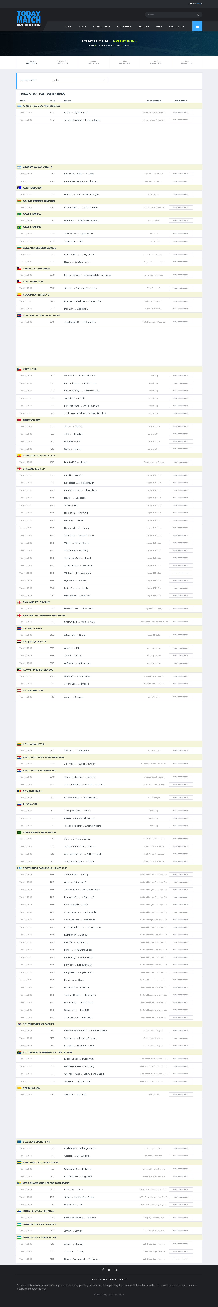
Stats (82, 26)
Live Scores (124, 26)
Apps (159, 26)
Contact (123, 1279)
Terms (94, 1279)
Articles (144, 26)
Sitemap (113, 1279)
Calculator (176, 26)
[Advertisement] (109, 144)
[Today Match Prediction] (28, 18)
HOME (68, 26)
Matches (31, 62)
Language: (193, 4)
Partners (103, 1279)
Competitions (101, 26)
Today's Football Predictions (113, 45)
